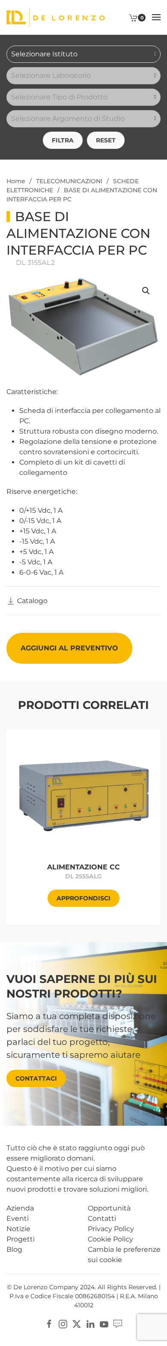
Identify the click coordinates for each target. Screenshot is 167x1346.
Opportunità (109, 1208)
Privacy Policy (111, 1229)
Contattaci (36, 1078)
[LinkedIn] (90, 1323)
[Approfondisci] (83, 796)
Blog (14, 1249)
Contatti (102, 1218)
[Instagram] (63, 1323)
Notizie (18, 1229)
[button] (156, 17)
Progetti (20, 1239)
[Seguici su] (117, 1323)
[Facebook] (49, 1323)
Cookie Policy (110, 1239)
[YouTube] (104, 1323)
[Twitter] (76, 1323)
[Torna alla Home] (55, 17)
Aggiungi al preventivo (69, 648)
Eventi (17, 1218)
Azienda (20, 1208)
